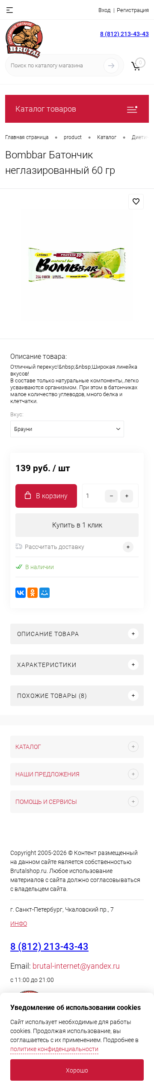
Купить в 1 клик (77, 525)
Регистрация (133, 10)
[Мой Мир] (44, 593)
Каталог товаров (45, 108)
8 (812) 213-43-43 (124, 33)
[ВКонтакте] (20, 593)
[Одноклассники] (32, 593)
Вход (104, 10)
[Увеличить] (77, 265)
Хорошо (77, 1070)
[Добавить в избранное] (136, 201)
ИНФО (18, 923)
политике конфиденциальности (54, 1049)
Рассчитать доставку (54, 546)
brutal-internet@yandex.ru (76, 965)
